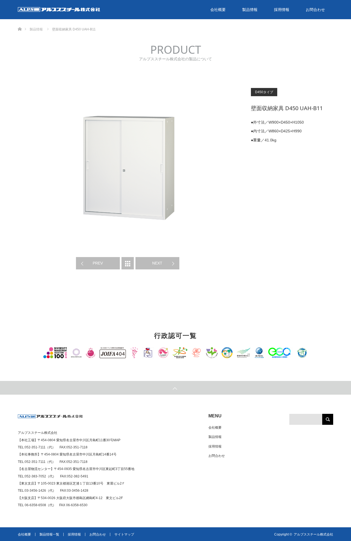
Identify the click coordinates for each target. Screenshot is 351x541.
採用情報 (281, 9)
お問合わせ (315, 9)
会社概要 (218, 9)
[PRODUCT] (127, 263)
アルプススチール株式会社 (313, 534)
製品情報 (249, 9)
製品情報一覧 (49, 534)
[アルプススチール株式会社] (50, 418)
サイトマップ (124, 534)
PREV (98, 263)
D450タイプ (264, 92)
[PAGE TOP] (175, 388)
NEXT (157, 263)
